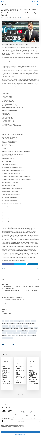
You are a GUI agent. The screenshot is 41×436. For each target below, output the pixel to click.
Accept (20, 432)
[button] (39, 421)
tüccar (13, 335)
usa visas (21, 335)
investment (14, 330)
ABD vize (7, 321)
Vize (28, 335)
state (19, 333)
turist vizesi (4, 335)
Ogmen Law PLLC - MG (14, 17)
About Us (16, 404)
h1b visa (31, 328)
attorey (11, 321)
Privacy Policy (23, 434)
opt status (9, 333)
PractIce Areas (10, 404)
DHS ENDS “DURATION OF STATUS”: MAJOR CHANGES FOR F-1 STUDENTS (20, 323)
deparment (33, 321)
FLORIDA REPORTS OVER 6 (7, 328)
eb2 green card (19, 325)
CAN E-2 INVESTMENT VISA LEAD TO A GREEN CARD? (13, 299)
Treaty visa (34, 333)
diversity (3, 325)
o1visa (31, 330)
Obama (35, 330)
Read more (18, 382)
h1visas (35, 328)
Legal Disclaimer (14, 417)
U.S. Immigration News (26, 17)
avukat (16, 321)
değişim (3, 323)
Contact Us (25, 404)
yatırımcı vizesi (9, 337)
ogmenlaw (4, 333)
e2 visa (13, 325)
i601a (3, 330)
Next (38, 268)
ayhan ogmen (21, 321)
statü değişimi (24, 333)
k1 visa (19, 330)
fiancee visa (26, 325)
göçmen (21, 328)
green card (16, 328)
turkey (9, 335)
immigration (8, 330)
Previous (3, 268)
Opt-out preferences (18, 434)
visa (25, 335)
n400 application (25, 330)
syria (29, 333)
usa (16, 335)
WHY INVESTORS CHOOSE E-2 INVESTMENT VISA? (12, 297)
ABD (3, 321)
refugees (14, 333)
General (3, 311)
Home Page (4, 404)
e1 (7, 325)
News (20, 404)
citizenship (28, 321)
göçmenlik (26, 328)
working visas (33, 335)
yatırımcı (3, 337)
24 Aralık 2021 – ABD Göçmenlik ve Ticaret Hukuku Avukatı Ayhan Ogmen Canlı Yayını (20, 373)
